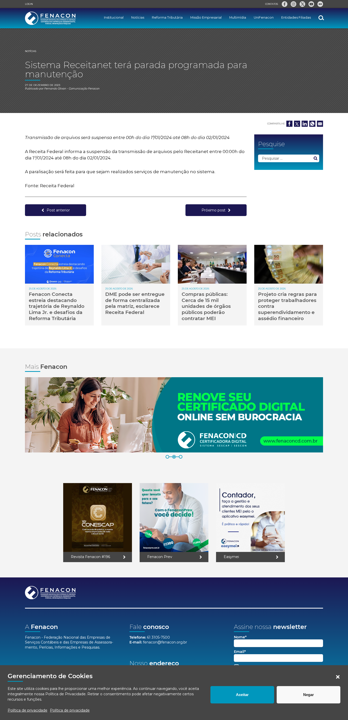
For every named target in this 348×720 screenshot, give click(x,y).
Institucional (114, 17)
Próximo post (213, 210)
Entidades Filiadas (296, 17)
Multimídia (237, 17)
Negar (308, 694)
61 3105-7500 (158, 637)
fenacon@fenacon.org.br (165, 642)
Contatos (271, 4)
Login (29, 4)
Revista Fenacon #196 (90, 556)
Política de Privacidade (65, 694)
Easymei (231, 556)
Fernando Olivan (55, 88)
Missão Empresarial (206, 17)
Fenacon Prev (159, 556)
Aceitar (242, 694)
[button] (337, 676)
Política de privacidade (27, 710)
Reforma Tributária (167, 17)
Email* (240, 652)
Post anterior (58, 210)
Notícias (137, 17)
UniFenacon (264, 17)
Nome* (240, 637)
